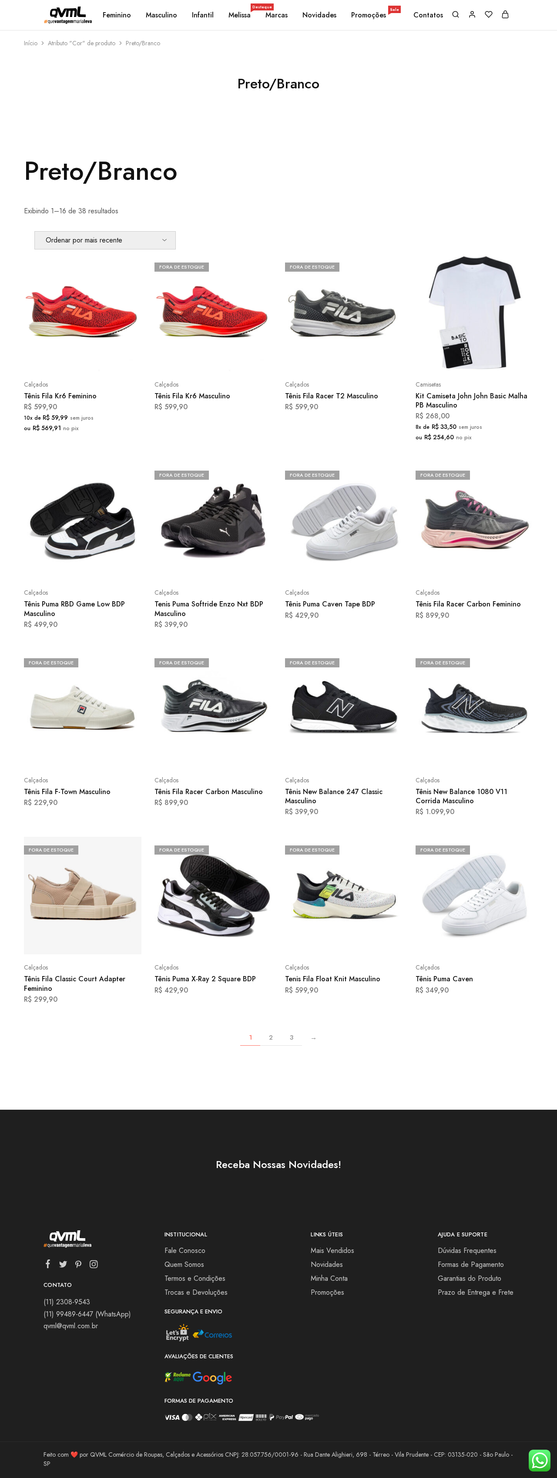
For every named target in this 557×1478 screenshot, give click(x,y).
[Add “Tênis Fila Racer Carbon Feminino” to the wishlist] (496, 566)
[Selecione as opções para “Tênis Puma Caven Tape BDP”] (320, 566)
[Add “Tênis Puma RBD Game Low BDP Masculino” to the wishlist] (104, 566)
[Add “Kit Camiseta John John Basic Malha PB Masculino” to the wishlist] (496, 358)
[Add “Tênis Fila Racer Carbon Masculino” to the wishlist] (235, 754)
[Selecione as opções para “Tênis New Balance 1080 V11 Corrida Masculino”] (451, 754)
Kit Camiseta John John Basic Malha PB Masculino (471, 400)
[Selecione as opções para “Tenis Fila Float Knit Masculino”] (320, 941)
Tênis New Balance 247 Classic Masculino (334, 796)
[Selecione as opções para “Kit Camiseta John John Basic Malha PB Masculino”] (451, 358)
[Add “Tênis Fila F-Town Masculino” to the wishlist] (104, 754)
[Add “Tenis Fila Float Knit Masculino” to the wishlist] (366, 941)
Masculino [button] (161, 15)
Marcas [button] (276, 15)
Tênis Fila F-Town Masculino (67, 792)
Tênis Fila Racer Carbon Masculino (208, 792)
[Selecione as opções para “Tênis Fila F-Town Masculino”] (59, 754)
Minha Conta (329, 1278)
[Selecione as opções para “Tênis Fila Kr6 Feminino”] (59, 358)
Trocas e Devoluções (196, 1292)
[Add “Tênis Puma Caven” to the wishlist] (496, 941)
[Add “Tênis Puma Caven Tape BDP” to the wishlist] (366, 566)
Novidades (319, 15)
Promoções (375, 15)
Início (30, 43)
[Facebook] (48, 1265)
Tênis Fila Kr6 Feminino (60, 396)
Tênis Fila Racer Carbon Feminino (468, 604)
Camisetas (428, 384)
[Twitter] (63, 1266)
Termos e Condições (194, 1278)
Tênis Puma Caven (444, 979)
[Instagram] (93, 1266)
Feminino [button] (117, 15)
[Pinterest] (78, 1266)
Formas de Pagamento (471, 1264)
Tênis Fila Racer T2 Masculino (331, 396)
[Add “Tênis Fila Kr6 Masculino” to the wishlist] (235, 358)
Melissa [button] (240, 15)
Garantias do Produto (469, 1278)
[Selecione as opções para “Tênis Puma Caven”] (451, 941)
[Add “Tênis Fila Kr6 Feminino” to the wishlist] (104, 358)
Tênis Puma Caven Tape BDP (330, 604)
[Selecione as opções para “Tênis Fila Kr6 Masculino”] (190, 358)
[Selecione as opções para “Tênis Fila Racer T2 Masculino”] (320, 358)
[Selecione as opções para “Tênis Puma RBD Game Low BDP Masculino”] (59, 566)
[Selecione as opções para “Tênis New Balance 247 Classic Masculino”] (320, 754)
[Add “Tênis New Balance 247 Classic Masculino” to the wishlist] (366, 754)
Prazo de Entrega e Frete (475, 1292)
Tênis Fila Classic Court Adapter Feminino (74, 983)
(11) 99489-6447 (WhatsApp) (87, 1314)
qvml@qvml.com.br (71, 1326)
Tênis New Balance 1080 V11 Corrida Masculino (461, 796)
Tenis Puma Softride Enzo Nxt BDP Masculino (208, 608)
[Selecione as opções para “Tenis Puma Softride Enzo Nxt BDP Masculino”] (190, 566)
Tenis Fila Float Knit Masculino (332, 979)
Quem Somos (184, 1264)
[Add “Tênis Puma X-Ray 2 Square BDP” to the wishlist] (235, 941)
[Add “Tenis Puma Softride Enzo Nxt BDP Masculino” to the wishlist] (235, 566)
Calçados (36, 384)
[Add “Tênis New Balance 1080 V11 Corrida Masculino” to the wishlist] (496, 754)
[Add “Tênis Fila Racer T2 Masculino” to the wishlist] (366, 358)
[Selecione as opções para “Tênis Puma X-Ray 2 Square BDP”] (190, 941)
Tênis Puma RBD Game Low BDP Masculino (74, 608)
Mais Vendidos (332, 1251)
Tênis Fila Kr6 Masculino (192, 396)
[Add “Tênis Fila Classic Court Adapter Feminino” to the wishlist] (104, 941)
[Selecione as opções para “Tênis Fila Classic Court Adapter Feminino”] (59, 941)
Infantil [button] (203, 15)
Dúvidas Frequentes (467, 1251)
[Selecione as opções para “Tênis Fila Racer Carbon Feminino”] (451, 566)
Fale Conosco (184, 1251)
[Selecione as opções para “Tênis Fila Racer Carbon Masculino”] (190, 754)
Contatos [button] (428, 15)
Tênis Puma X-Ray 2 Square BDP (205, 979)
